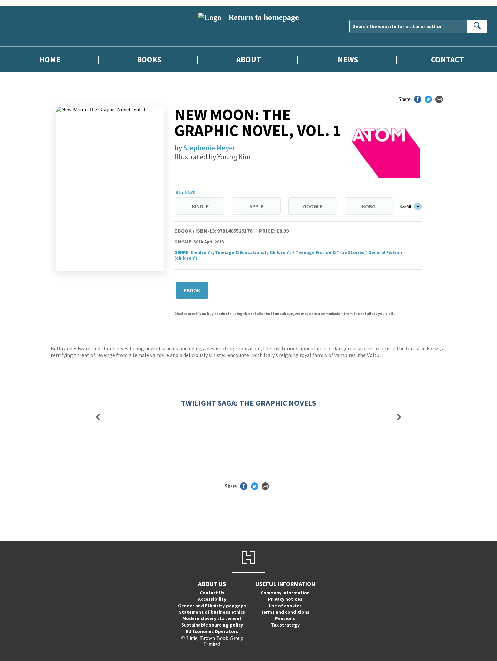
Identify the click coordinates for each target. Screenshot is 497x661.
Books (149, 59)
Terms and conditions (285, 612)
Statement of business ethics (212, 612)
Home (50, 59)
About (248, 59)
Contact (447, 59)
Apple (256, 206)
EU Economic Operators (212, 631)
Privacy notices (285, 599)
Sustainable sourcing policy (212, 625)
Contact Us (212, 593)
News (348, 59)
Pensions (285, 618)
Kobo (369, 206)
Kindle (200, 206)
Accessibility (212, 599)
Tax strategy (285, 625)
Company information (285, 593)
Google (313, 206)
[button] (98, 417)
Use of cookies (285, 606)
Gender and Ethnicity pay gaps (212, 606)
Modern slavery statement (212, 618)
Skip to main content (22, 3)
